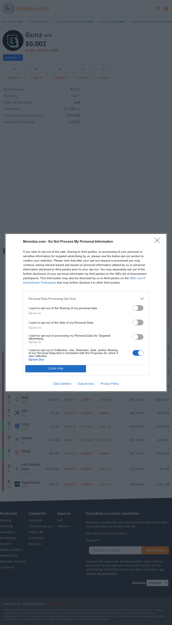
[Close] (159, 242)
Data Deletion (62, 383)
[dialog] (86, 313)
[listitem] (86, 299)
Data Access (86, 383)
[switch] (138, 308)
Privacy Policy (110, 383)
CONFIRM (56, 368)
